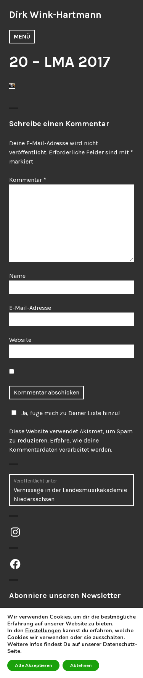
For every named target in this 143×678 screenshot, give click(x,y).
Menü (22, 36)
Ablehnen (81, 665)
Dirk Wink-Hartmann (55, 14)
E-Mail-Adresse (30, 307)
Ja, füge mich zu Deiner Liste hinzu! (70, 413)
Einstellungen (43, 630)
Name (17, 275)
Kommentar (27, 179)
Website (20, 339)
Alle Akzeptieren (33, 665)
